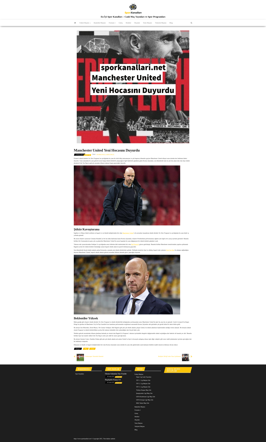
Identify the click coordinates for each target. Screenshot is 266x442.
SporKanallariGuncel (105, 154)
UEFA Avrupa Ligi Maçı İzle (144, 400)
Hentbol (128, 23)
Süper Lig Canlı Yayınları (143, 377)
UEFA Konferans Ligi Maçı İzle (145, 396)
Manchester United (128, 233)
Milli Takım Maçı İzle (142, 403)
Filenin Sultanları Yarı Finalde (116, 374)
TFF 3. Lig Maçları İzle (143, 387)
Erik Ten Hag (170, 250)
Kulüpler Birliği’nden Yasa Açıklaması (169, 356)
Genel (92, 348)
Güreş (121, 23)
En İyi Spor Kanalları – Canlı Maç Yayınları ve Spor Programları (133, 16)
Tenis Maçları (147, 23)
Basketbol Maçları (100, 23)
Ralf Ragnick (135, 244)
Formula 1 (112, 23)
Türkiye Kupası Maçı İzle (143, 390)
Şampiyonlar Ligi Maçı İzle (144, 393)
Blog (171, 23)
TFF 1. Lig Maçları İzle (143, 380)
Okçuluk (137, 23)
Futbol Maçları (84, 23)
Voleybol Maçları (160, 23)
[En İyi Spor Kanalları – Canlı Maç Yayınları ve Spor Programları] (75, 23)
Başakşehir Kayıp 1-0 (113, 380)
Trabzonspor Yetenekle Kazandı (94, 356)
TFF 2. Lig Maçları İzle (143, 383)
